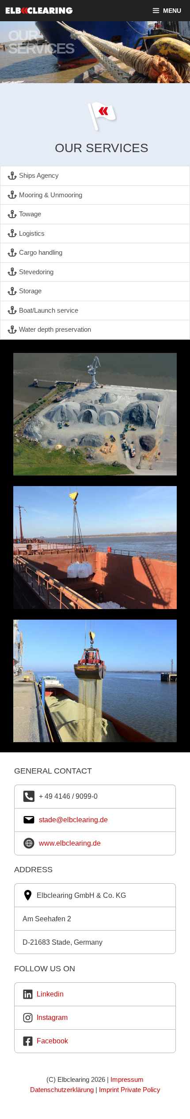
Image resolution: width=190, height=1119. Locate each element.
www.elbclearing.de (70, 843)
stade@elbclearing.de (73, 820)
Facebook (52, 1041)
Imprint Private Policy (129, 1089)
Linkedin (50, 994)
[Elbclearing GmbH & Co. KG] (65, 10)
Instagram (52, 1017)
